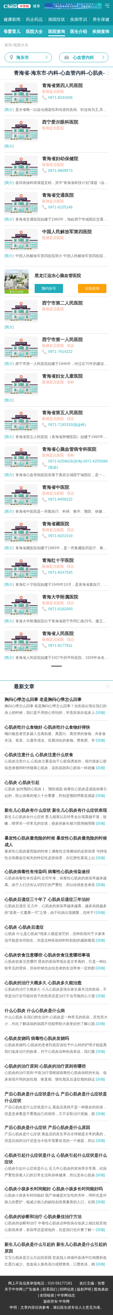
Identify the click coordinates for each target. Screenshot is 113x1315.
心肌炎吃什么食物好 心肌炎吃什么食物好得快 (47, 727)
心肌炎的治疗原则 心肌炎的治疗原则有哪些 (45, 1066)
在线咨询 (92, 288)
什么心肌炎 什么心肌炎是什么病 (35, 1010)
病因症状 (56, 19)
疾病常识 (78, 19)
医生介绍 (78, 31)
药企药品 (34, 19)
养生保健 (101, 19)
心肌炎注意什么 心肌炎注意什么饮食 (39, 754)
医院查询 (56, 31)
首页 (8, 45)
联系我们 (49, 1289)
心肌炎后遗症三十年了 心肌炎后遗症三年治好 (47, 899)
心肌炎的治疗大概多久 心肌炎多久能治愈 (43, 982)
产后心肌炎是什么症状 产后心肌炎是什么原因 (47, 1127)
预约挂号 (49, 288)
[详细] (100, 713)
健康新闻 (12, 19)
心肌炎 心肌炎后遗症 (24, 927)
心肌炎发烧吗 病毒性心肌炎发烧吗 (37, 1038)
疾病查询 (101, 31)
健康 (36, 6)
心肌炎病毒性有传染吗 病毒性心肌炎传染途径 (47, 871)
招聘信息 (67, 1289)
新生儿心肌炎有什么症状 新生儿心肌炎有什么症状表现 (56, 810)
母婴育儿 (12, 31)
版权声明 (84, 1289)
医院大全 (34, 31)
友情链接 (47, 1295)
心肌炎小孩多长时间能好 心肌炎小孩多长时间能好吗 (54, 1188)
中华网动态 (66, 1295)
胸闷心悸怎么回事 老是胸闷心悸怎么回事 (43, 699)
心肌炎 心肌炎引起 (22, 782)
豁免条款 (101, 1289)
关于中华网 (14, 1289)
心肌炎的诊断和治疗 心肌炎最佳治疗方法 (43, 1216)
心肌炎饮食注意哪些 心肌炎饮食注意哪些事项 (47, 954)
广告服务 (32, 1289)
